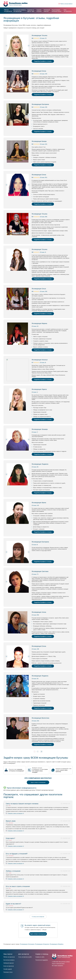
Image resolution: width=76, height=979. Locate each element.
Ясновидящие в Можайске (56, 944)
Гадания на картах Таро (30, 10)
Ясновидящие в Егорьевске (42, 944)
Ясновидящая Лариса (39, 389)
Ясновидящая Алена (39, 612)
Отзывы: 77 (35, 574)
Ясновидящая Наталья (40, 360)
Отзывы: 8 (43, 362)
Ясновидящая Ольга (39, 288)
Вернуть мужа (10, 821)
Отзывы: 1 (34, 392)
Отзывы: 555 (35, 615)
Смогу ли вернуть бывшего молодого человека (22, 803)
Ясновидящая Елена (39, 71)
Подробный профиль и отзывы (43, 61)
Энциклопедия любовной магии (56, 10)
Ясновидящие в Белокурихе (27, 944)
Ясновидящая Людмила (40, 464)
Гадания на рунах (39, 10)
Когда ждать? (10, 838)
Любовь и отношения (13, 871)
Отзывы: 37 (43, 38)
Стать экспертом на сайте (25, 957)
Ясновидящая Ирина (39, 502)
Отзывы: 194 (43, 73)
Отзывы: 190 (43, 107)
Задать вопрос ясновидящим (38, 782)
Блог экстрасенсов (68, 10)
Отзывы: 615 (43, 144)
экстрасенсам (19, 10)
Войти (67, 3)
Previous (6, 46)
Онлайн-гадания (7, 969)
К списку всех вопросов (38, 916)
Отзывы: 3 (43, 252)
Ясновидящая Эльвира (40, 429)
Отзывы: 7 (34, 432)
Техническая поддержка (41, 960)
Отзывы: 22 (35, 326)
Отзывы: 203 (35, 720)
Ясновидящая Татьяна (39, 35)
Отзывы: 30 (35, 466)
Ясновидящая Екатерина (40, 104)
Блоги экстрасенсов (8, 966)
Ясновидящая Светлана (40, 571)
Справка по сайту (39, 957)
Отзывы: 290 (43, 291)
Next (29, 46)
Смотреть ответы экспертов (15, 813)
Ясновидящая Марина (39, 323)
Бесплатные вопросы (8, 960)
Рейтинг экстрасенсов (8, 10)
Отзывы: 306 (43, 216)
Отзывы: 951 (43, 177)
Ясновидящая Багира (39, 141)
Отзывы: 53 (35, 678)
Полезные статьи (7, 972)
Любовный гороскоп (47, 10)
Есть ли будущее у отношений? (17, 853)
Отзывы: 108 (35, 649)
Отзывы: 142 (35, 505)
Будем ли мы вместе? (13, 904)
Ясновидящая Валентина (40, 718)
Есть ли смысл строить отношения (18, 886)
